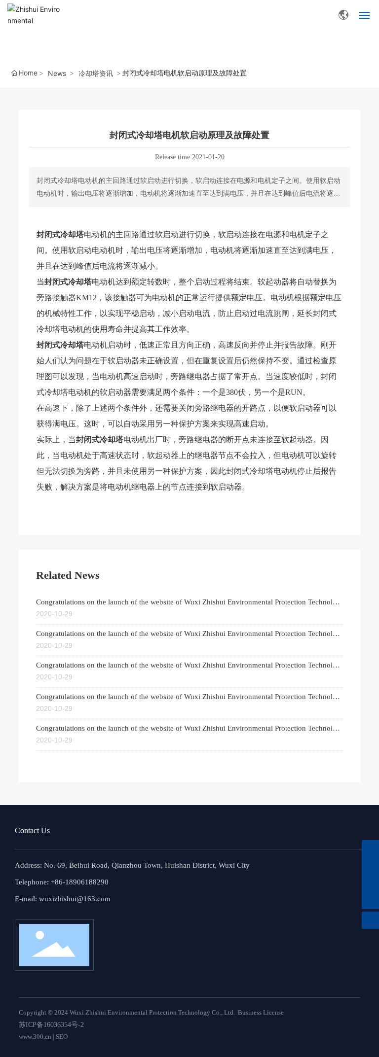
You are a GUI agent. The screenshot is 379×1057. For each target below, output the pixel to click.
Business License (261, 1012)
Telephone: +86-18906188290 (62, 882)
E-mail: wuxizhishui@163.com (63, 899)
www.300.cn (35, 1036)
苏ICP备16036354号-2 (51, 1024)
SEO (62, 1036)
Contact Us (32, 830)
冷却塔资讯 (95, 73)
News (57, 73)
